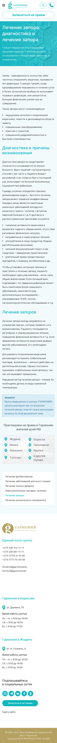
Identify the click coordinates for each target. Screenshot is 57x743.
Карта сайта (8, 711)
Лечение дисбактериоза (19, 476)
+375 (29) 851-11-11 (13, 551)
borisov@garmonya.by (14, 570)
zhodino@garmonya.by (14, 566)
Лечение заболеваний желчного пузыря (27, 481)
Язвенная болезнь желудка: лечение (25, 490)
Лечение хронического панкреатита (25, 500)
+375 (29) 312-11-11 (13, 547)
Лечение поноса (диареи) (19, 485)
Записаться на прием (28, 15)
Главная (6, 48)
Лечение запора (14, 495)
